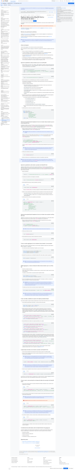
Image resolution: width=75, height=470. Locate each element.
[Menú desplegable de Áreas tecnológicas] (17, 1)
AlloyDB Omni (10, 3)
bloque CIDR (40, 135)
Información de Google (14, 466)
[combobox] (55, 1)
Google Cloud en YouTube (62, 462)
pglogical (45, 53)
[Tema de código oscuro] (52, 68)
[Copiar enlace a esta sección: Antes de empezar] (29, 45)
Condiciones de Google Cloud (31, 466)
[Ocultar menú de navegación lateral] (9, 468)
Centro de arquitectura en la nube (47, 462)
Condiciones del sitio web (24, 466)
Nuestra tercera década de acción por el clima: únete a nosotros (43, 466)
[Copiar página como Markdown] (37, 19)
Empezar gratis (71, 3)
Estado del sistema (29, 462)
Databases (4, 3)
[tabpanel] (38, 187)
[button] (5, 27)
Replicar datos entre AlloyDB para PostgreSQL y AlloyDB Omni (30, 441)
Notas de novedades (29, 461)
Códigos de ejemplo (45, 461)
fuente (40, 346)
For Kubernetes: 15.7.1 (18, 3)
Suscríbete (65, 468)
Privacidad (19, 466)
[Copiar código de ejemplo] (53, 68)
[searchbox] (5, 7)
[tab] (24, 184)
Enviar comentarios (50, 17)
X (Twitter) (60, 461)
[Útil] (52, 15)
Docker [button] (24, 184)
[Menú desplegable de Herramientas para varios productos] (29, 1)
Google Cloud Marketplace (14, 461)
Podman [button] (27, 184)
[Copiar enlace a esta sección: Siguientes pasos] (29, 439)
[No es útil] (53, 15)
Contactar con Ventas (14, 462)
